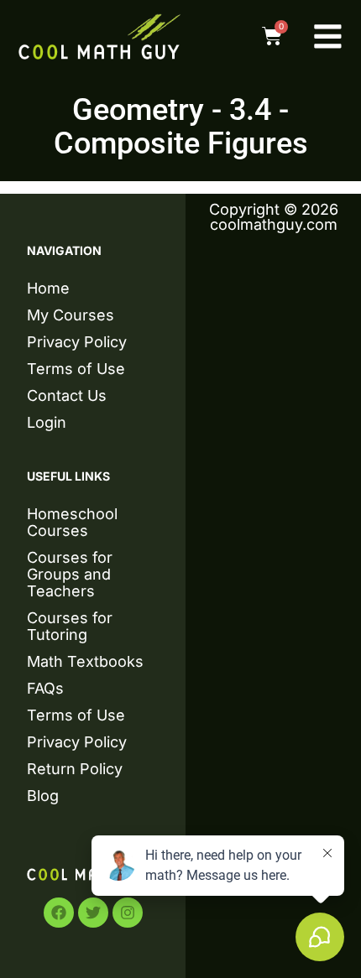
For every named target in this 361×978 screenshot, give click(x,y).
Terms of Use (76, 368)
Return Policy (75, 769)
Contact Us (67, 395)
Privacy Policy (77, 342)
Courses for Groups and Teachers (69, 574)
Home (48, 288)
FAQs (45, 688)
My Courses (70, 315)
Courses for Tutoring (69, 626)
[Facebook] (59, 912)
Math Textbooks (85, 661)
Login (46, 422)
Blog (43, 795)
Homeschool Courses (72, 522)
